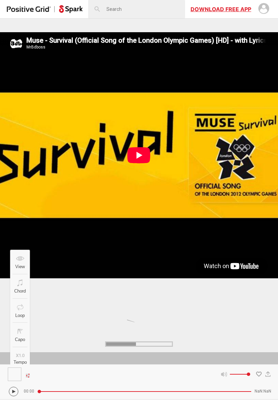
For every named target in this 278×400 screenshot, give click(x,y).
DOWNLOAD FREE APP (221, 9)
